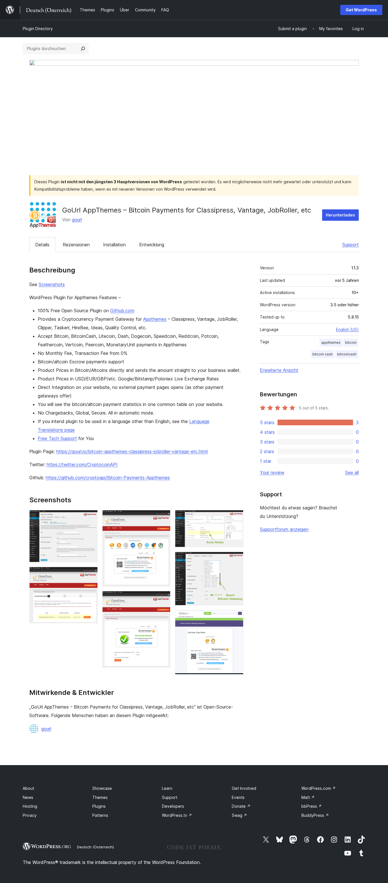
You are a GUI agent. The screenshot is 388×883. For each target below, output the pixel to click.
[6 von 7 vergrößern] (236, 559)
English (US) (347, 329)
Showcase (102, 788)
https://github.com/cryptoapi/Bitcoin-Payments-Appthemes (108, 477)
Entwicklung (151, 244)
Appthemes (154, 319)
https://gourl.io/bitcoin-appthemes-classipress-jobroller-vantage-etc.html (132, 451)
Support (350, 244)
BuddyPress (315, 815)
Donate (241, 806)
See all (352, 472)
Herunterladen (340, 215)
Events (238, 797)
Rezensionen (76, 244)
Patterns (100, 815)
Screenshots (52, 284)
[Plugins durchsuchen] (83, 48)
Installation (114, 244)
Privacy (30, 815)
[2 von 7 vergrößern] (90, 574)
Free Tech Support (57, 438)
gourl (77, 219)
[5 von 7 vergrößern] (236, 517)
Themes (100, 797)
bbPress (311, 806)
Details (42, 244)
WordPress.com (318, 788)
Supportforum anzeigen (284, 529)
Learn (167, 788)
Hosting (30, 806)
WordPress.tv (177, 815)
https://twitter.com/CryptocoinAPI (82, 464)
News (28, 797)
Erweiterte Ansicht (279, 370)
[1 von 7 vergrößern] (90, 517)
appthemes (331, 342)
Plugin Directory (38, 28)
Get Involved (244, 788)
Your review (272, 472)
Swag (239, 815)
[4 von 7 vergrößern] (163, 598)
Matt (308, 797)
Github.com (122, 310)
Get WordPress (361, 9)
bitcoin (350, 342)
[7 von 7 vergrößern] (236, 617)
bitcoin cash (322, 354)
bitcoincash (346, 354)
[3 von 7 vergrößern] (163, 517)
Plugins (99, 806)
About (28, 788)
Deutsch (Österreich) (95, 847)
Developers (173, 806)
